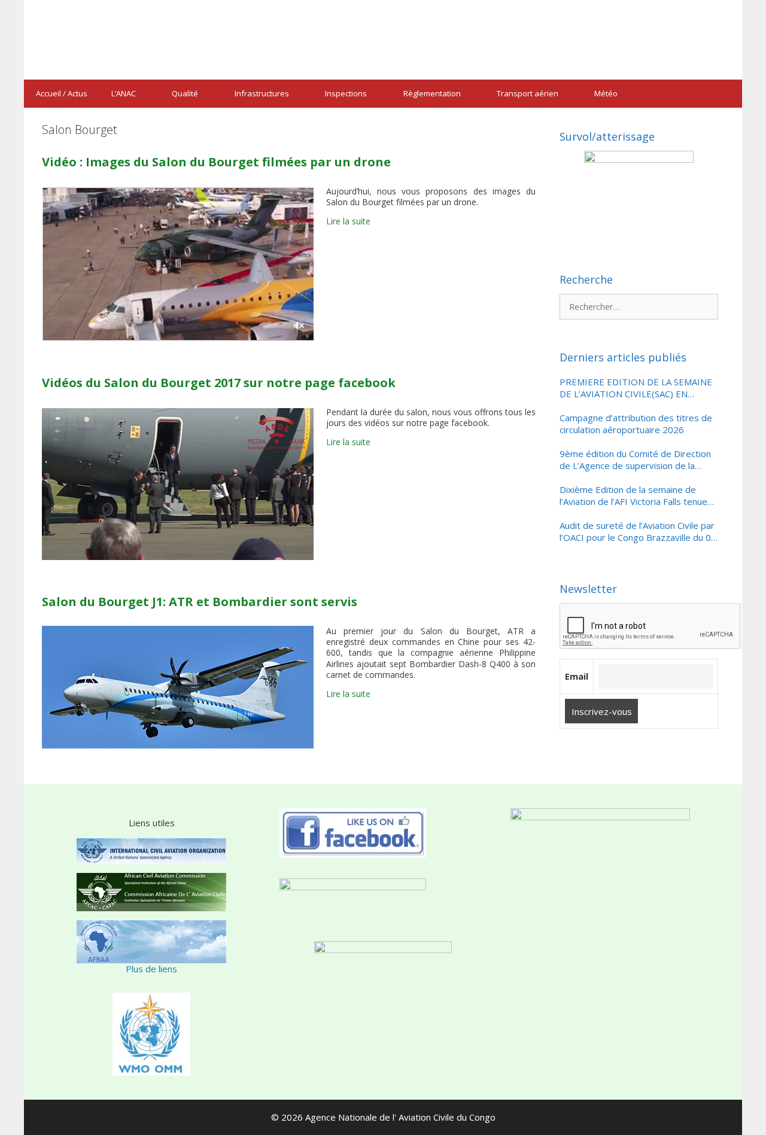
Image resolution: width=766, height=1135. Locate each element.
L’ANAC (123, 93)
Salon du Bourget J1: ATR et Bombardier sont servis (199, 602)
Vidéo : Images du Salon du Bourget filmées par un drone (216, 162)
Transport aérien (527, 93)
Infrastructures (262, 93)
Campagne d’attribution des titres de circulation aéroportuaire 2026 (636, 424)
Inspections (346, 93)
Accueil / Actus (61, 93)
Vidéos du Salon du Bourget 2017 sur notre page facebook (219, 383)
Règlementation (432, 93)
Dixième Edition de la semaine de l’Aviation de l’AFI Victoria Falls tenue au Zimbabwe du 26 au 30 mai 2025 (633, 495)
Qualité (185, 93)
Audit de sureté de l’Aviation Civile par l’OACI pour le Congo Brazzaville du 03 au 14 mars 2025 (638, 531)
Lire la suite (348, 221)
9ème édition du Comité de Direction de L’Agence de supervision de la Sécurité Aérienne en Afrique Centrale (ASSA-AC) (636, 459)
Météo (606, 93)
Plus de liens (151, 969)
